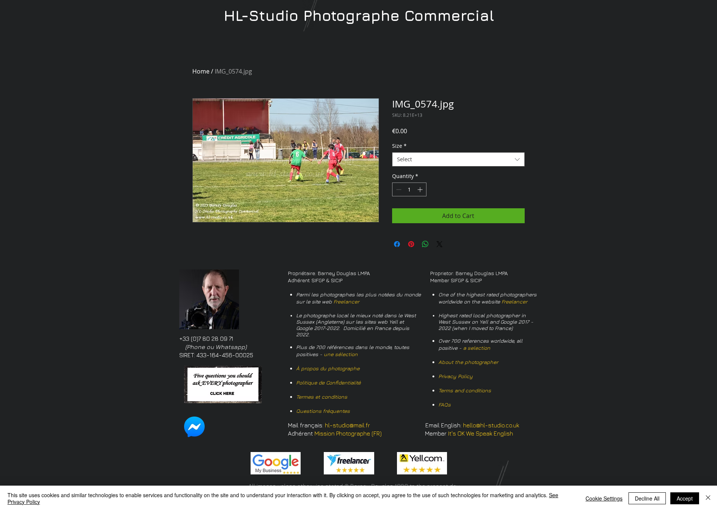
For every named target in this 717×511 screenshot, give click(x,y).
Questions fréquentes (323, 411)
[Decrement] (398, 189)
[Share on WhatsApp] (425, 244)
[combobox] (458, 159)
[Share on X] (439, 244)
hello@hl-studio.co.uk (491, 425)
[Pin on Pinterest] (411, 244)
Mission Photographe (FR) (348, 433)
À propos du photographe (328, 368)
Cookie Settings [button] (604, 498)
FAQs (444, 404)
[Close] (708, 498)
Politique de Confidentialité (328, 382)
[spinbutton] (409, 189)
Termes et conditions (321, 396)
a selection (476, 348)
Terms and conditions (464, 390)
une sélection (341, 354)
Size (399, 146)
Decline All (647, 498)
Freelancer (346, 301)
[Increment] (420, 189)
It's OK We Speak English (480, 433)
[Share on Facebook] (396, 244)
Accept (685, 498)
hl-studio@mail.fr (347, 425)
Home (200, 71)
